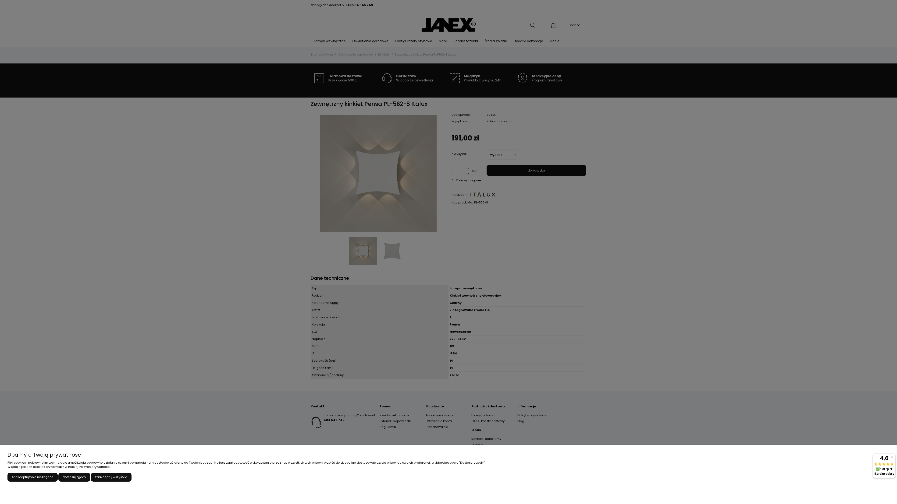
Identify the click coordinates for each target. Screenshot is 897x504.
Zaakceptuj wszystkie (111, 477)
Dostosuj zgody (74, 477)
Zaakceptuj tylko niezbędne (32, 477)
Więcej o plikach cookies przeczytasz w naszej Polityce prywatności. (59, 467)
